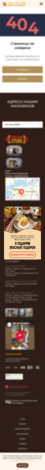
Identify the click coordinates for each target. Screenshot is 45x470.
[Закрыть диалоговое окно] (41, 3)
